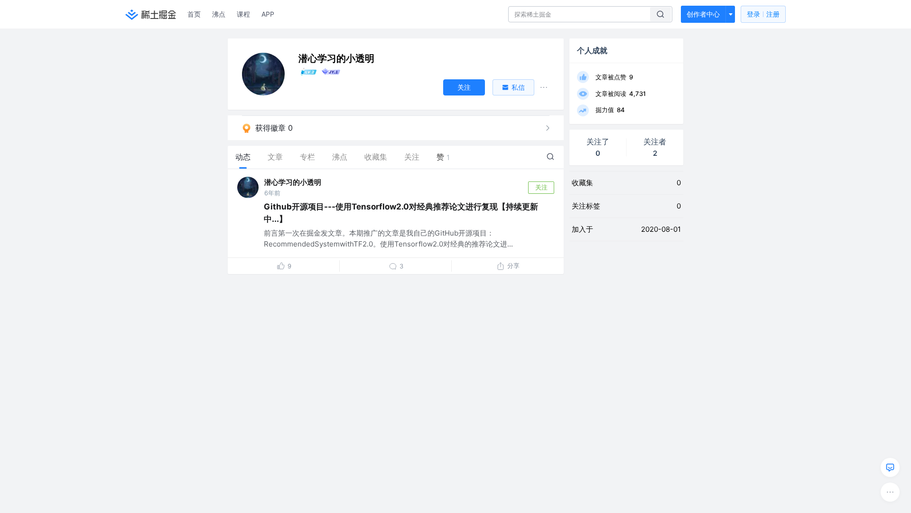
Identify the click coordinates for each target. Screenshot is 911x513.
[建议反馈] (890, 467)
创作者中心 (703, 14)
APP (267, 14)
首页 (194, 14)
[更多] (890, 492)
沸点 (218, 14)
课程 (243, 14)
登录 (763, 14)
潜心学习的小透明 (292, 182)
